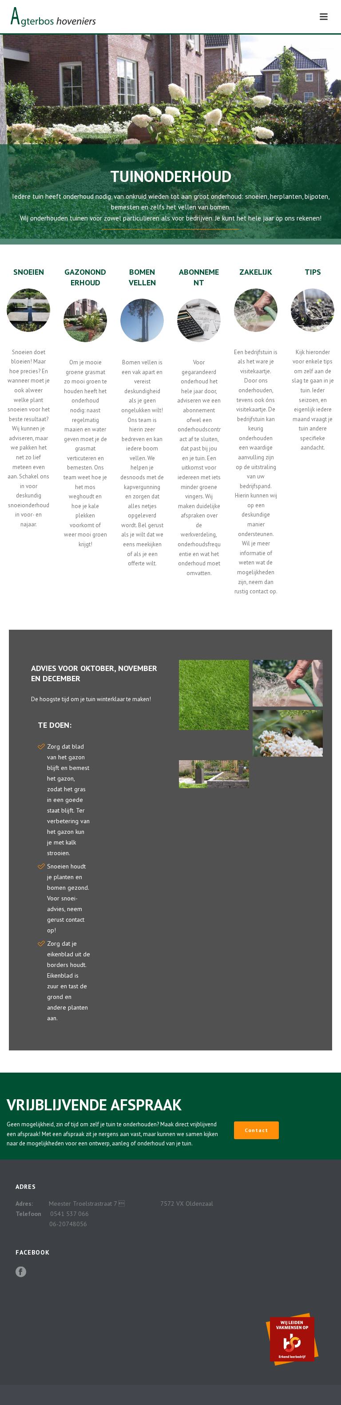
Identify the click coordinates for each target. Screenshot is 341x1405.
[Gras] (214, 695)
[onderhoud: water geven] (288, 683)
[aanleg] (214, 774)
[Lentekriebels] (288, 733)
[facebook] (21, 1272)
